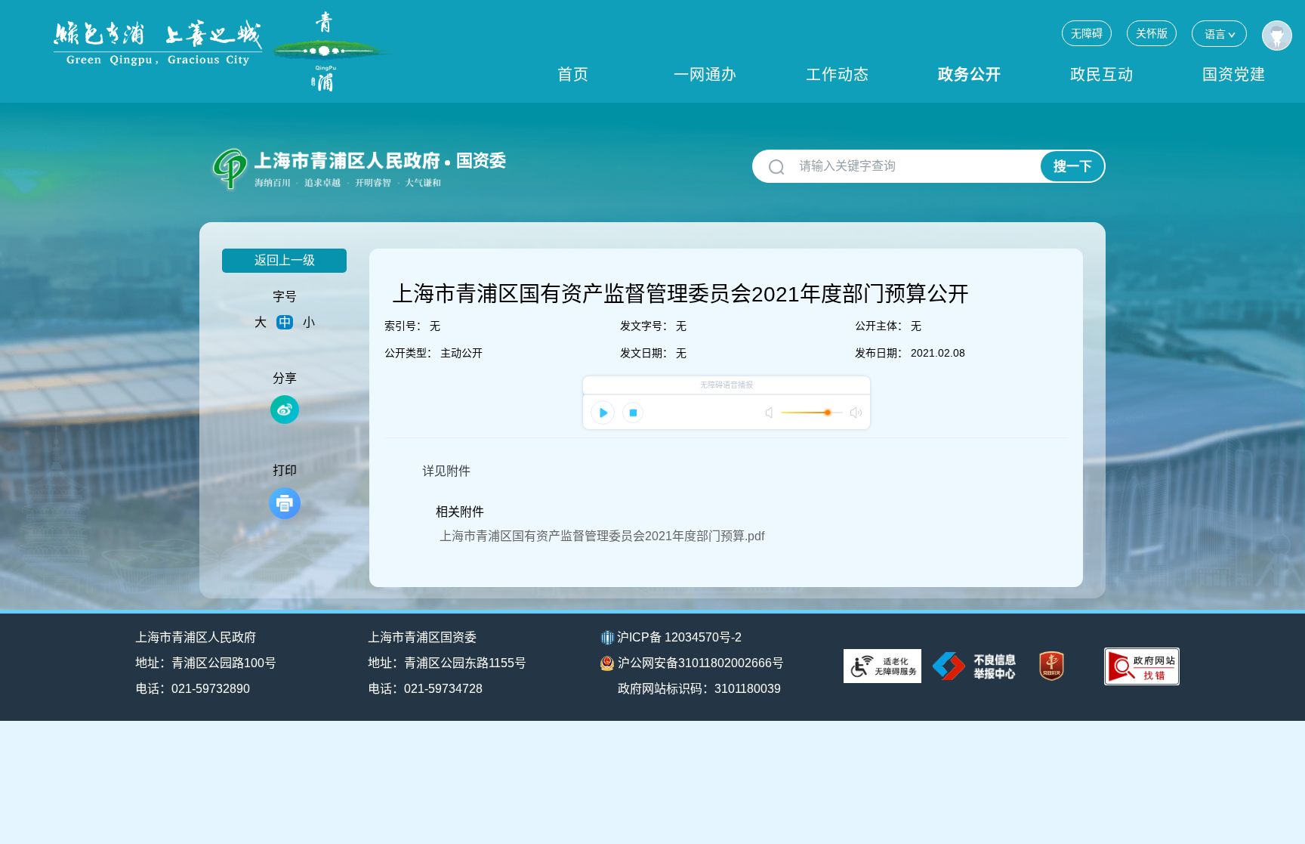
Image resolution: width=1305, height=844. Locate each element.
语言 (1215, 34)
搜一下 (1073, 166)
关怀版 (1152, 33)
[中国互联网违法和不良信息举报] (974, 666)
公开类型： (410, 353)
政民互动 (1102, 74)
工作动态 (837, 74)
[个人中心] (1277, 35)
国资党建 (1234, 74)
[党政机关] (1051, 666)
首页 (573, 74)
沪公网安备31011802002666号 (701, 663)
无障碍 (1087, 33)
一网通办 (705, 74)
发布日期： (881, 353)
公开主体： (881, 326)
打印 (285, 470)
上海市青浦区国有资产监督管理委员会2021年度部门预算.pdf (602, 536)
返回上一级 (285, 260)
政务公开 (969, 74)
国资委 (481, 160)
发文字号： (646, 326)
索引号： (405, 326)
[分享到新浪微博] (285, 409)
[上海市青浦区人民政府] (223, 51)
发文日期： (646, 353)
